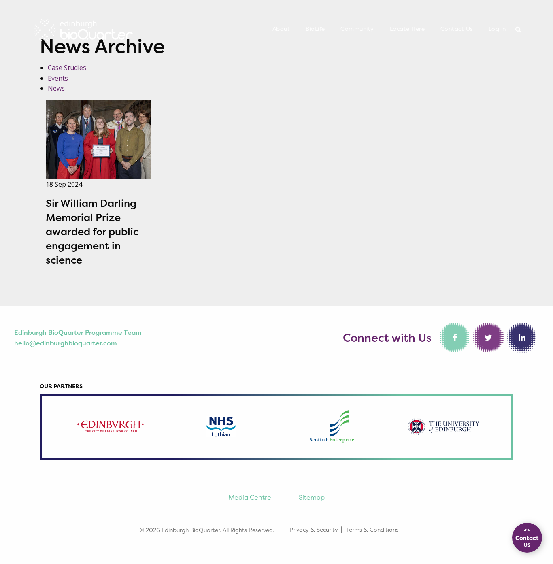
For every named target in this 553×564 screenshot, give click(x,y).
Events (58, 78)
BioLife (315, 29)
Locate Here (407, 29)
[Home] (83, 28)
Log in (497, 29)
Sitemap (312, 497)
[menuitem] (281, 29)
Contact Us (456, 29)
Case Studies (67, 67)
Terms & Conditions (372, 529)
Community (357, 29)
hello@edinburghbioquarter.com (65, 342)
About (281, 29)
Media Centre (249, 497)
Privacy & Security (313, 529)
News (56, 88)
